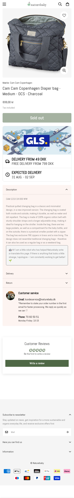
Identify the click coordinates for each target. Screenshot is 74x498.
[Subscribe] (67, 432)
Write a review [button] (37, 363)
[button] (67, 4)
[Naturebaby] (37, 4)
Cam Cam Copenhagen (21, 82)
